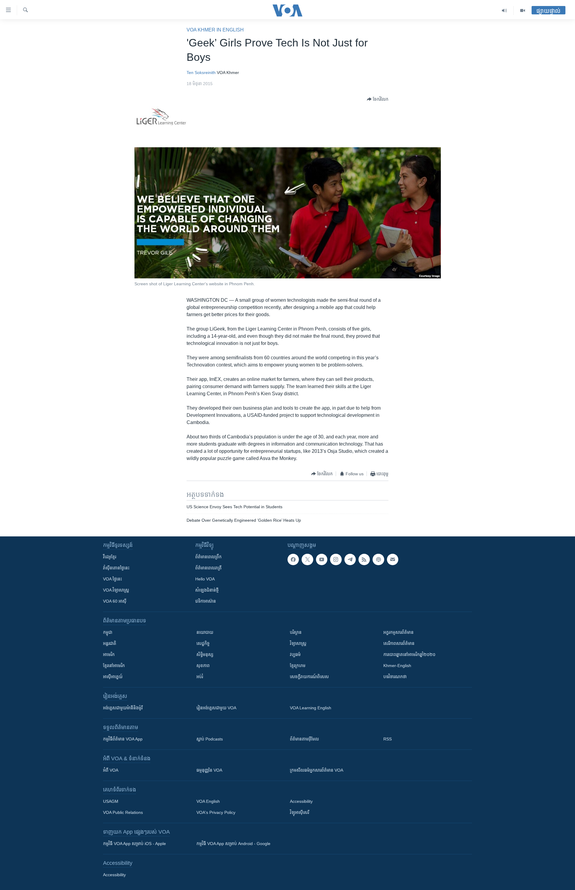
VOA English (208, 801)
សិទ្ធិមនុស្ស (204, 654)
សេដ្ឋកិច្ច (203, 643)
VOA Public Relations (123, 812)
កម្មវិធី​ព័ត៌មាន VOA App (123, 739)
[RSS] (364, 559)
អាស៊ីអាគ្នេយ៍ (112, 676)
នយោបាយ (204, 632)
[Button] (377, 99)
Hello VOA (205, 579)
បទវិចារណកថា (395, 676)
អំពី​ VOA (110, 770)
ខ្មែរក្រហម (297, 665)
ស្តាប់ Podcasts (209, 739)
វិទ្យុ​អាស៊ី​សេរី (299, 812)
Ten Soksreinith (201, 72)
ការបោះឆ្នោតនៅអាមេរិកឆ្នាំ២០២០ (409, 654)
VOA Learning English (310, 707)
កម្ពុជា (107, 632)
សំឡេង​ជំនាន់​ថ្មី (207, 590)
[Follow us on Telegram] (350, 559)
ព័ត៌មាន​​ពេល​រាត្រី (208, 567)
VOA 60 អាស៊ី (114, 601)
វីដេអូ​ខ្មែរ (109, 556)
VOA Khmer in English (215, 29)
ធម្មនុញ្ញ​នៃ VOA (209, 770)
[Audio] (504, 10)
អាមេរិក (109, 654)
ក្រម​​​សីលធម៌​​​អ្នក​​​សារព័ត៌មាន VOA (316, 770)
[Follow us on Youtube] (321, 559)
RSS (387, 739)
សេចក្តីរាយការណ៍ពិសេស (309, 676)
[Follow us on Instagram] (335, 559)
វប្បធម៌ (295, 654)
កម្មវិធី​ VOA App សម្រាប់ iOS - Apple (134, 843)
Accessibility (301, 801)
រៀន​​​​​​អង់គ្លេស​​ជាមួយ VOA (216, 707)
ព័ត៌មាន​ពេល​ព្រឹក (208, 556)
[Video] (523, 10)
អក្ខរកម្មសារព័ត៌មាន (398, 632)
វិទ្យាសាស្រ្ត (298, 643)
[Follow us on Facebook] (293, 559)
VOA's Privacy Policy (215, 812)
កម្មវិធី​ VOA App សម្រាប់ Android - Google (233, 843)
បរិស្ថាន (296, 632)
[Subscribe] (392, 559)
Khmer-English (397, 665)
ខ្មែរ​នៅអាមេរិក (114, 665)
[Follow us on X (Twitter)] (307, 559)
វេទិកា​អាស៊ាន (205, 601)
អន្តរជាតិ (109, 643)
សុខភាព (203, 665)
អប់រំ (199, 676)
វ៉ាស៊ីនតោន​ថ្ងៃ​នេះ (116, 567)
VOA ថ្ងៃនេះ (112, 579)
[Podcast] (378, 559)
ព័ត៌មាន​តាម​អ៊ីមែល (304, 739)
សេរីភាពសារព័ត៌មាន (398, 643)
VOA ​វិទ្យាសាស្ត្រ (116, 590)
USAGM (110, 801)
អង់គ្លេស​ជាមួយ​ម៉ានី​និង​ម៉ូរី (123, 707)
